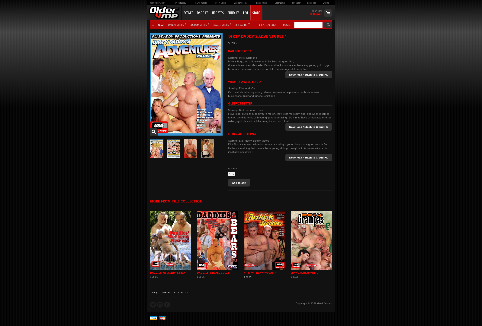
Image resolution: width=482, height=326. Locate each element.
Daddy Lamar (280, 2)
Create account (269, 25)
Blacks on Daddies (240, 2)
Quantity (232, 168)
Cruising (326, 2)
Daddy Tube (311, 2)
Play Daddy (296, 2)
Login (286, 25)
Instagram (160, 305)
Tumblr (167, 305)
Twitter (153, 305)
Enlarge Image (154, 132)
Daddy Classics (220, 2)
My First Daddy (180, 2)
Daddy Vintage (261, 2)
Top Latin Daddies (200, 2)
